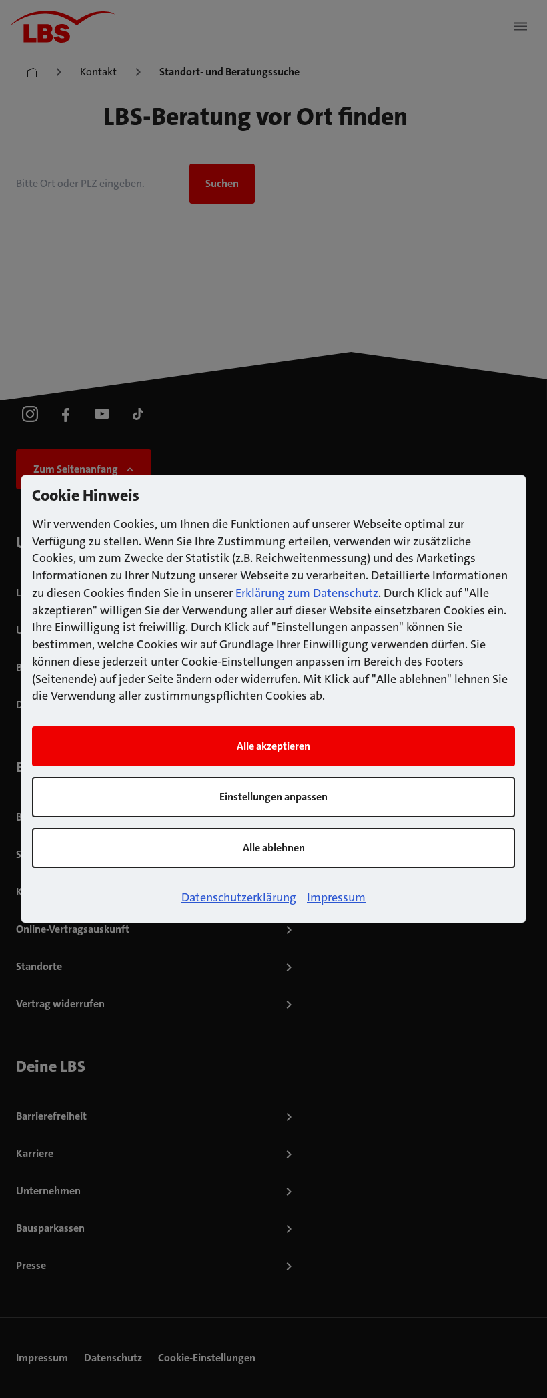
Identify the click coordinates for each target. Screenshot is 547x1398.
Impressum (336, 897)
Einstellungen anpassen (273, 797)
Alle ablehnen (274, 848)
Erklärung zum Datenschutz (306, 593)
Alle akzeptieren (273, 746)
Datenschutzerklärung (238, 897)
